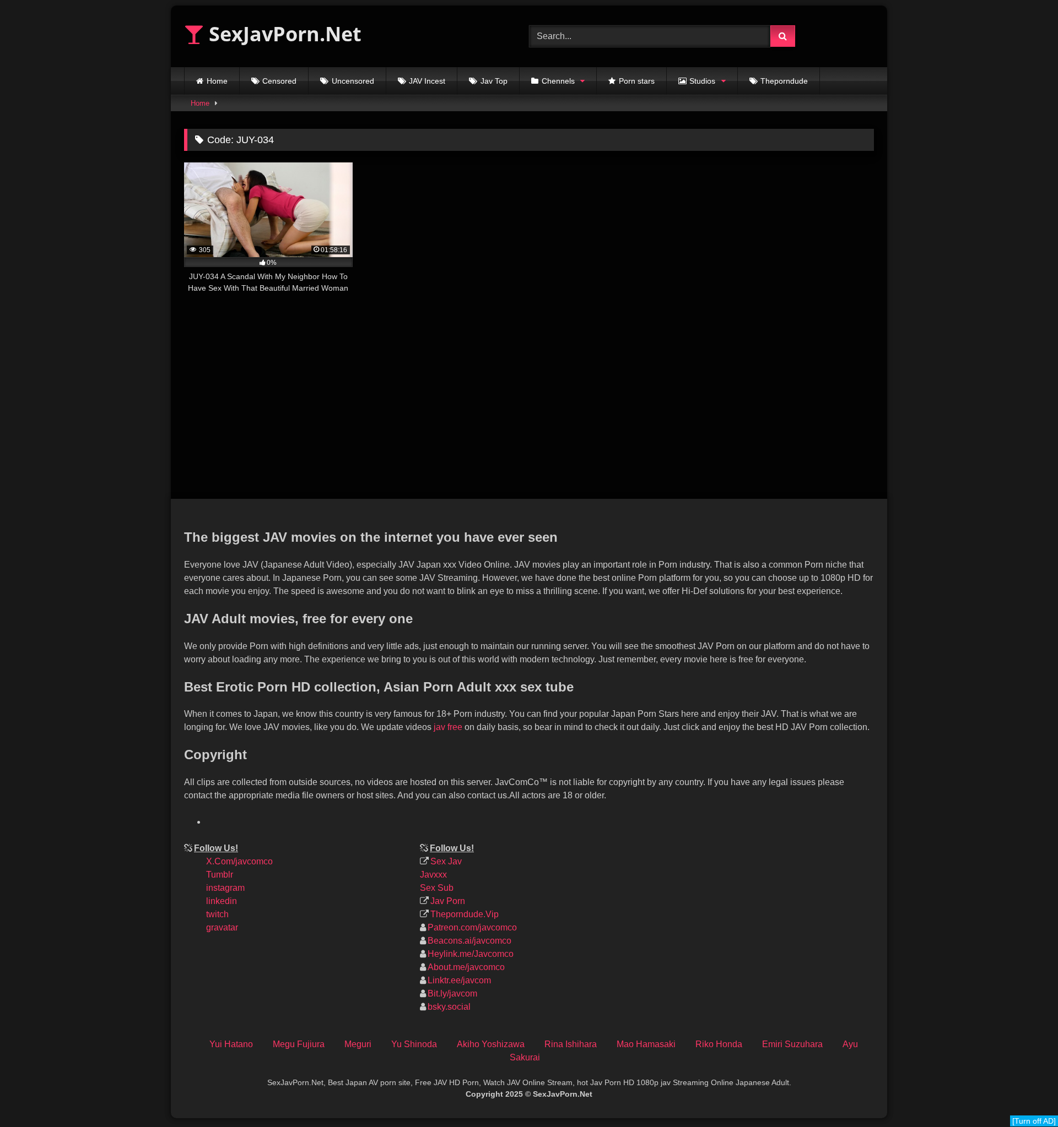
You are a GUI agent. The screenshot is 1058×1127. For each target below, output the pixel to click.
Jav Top (494, 81)
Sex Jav (446, 861)
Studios (702, 81)
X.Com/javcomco (239, 861)
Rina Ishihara (570, 1044)
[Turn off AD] (1034, 1121)
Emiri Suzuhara (792, 1044)
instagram (225, 887)
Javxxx (433, 874)
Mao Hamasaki (646, 1044)
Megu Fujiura (299, 1044)
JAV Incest (427, 81)
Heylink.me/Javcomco (471, 954)
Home (217, 81)
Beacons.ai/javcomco (469, 940)
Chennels (558, 81)
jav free (448, 727)
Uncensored (353, 81)
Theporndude (784, 81)
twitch (217, 914)
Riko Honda (718, 1044)
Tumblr (219, 874)
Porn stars (637, 81)
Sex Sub (437, 887)
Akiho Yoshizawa (491, 1044)
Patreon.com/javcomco (472, 927)
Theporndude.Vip (464, 914)
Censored (279, 81)
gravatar (222, 927)
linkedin (221, 901)
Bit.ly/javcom (452, 993)
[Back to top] (1040, 1044)
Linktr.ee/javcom (459, 980)
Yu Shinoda (414, 1044)
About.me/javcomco (466, 967)
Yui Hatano (231, 1044)
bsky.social (449, 1006)
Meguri (357, 1044)
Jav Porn (447, 901)
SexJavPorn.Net (282, 33)
